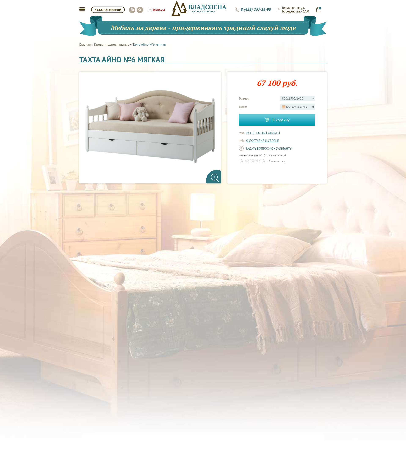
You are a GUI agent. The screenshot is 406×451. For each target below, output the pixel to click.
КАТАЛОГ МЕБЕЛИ (108, 10)
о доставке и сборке (262, 141)
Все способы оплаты (263, 133)
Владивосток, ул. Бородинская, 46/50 (295, 9)
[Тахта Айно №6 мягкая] (150, 128)
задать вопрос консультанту (268, 148)
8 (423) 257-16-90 (255, 9)
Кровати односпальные (111, 44)
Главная (85, 44)
